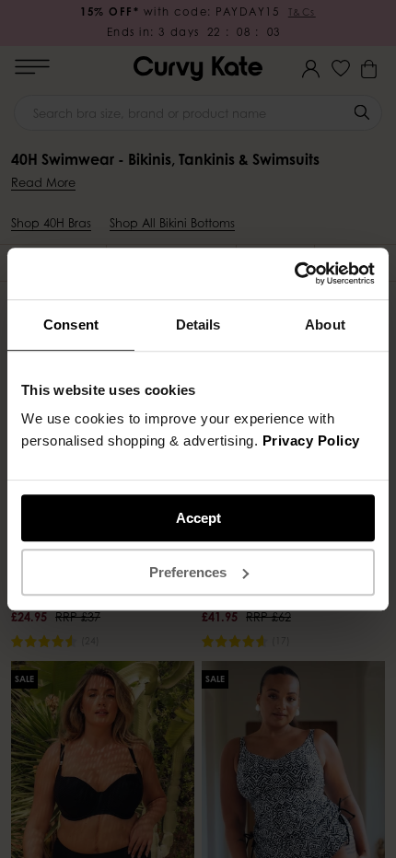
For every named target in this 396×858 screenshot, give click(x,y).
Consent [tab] (71, 324)
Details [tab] (198, 324)
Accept (198, 518)
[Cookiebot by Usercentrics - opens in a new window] (294, 273)
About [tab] (325, 324)
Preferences (188, 572)
